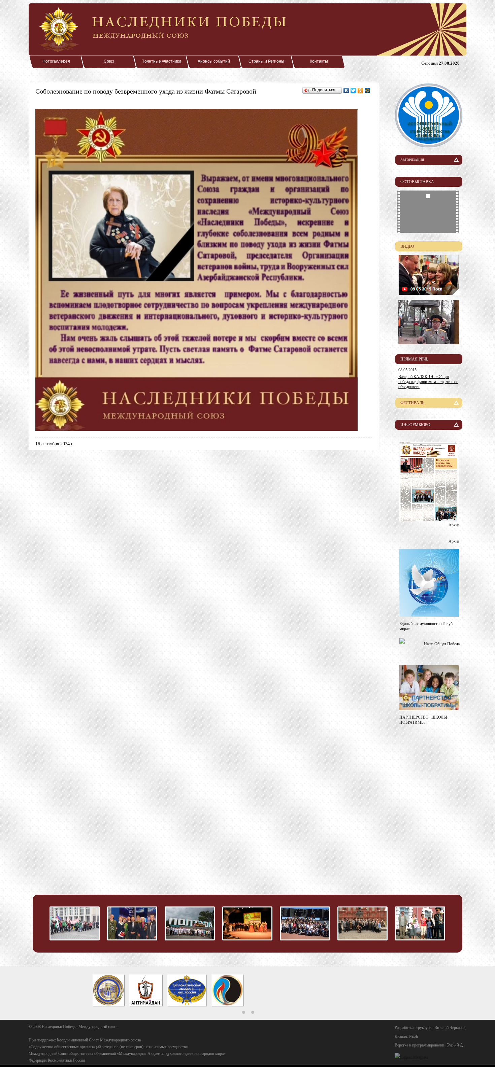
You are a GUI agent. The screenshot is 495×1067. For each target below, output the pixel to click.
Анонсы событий (214, 61)
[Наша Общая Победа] (402, 642)
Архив (454, 525)
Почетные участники (161, 61)
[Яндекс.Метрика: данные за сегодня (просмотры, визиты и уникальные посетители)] (411, 1057)
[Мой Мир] (367, 90)
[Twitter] (353, 90)
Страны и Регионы (266, 61)
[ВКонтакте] (346, 90)
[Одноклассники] (360, 90)
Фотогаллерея (56, 61)
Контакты (319, 61)
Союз (109, 61)
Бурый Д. (455, 1045)
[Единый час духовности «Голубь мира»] (429, 615)
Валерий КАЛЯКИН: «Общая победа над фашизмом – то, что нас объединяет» (428, 381)
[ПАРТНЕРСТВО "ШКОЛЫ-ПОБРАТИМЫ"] (429, 708)
